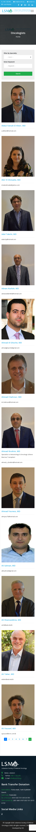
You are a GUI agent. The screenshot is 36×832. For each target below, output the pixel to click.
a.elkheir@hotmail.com (9, 131)
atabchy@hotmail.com (9, 239)
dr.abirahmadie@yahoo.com (11, 185)
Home (18, 37)
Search (18, 74)
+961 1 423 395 (6, 1)
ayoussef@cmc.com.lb (9, 734)
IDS (23, 828)
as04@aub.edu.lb (7, 625)
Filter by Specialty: (10, 53)
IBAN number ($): (7, 800)
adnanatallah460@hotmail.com (12, 294)
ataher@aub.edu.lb (8, 679)
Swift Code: (5, 795)
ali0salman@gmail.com (9, 571)
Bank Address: (6, 790)
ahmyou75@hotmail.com (10, 516)
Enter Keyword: (9, 62)
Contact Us (31, 1)
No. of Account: (7, 798)
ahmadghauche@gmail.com (11, 348)
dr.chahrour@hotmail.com (10, 402)
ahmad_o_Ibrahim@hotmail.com (12, 462)
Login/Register (7, 4)
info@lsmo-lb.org (19, 1)
